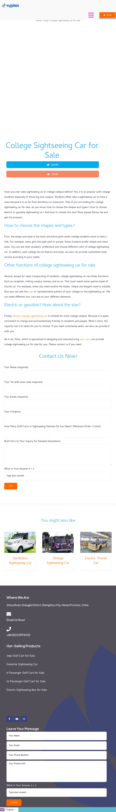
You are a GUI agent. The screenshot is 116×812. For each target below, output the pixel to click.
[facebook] (9, 719)
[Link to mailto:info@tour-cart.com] (56, 614)
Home (38, 20)
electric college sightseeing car (30, 316)
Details (20, 542)
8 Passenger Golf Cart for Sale (25, 673)
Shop (45, 20)
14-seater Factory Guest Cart (58, 561)
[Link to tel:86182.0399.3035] (55, 629)
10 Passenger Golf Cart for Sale (26, 681)
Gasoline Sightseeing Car (22, 664)
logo (30, 292)
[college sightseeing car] (53, 81)
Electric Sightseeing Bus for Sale (27, 690)
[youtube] (17, 719)
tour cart (85, 339)
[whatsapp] (24, 719)
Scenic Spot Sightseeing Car (20, 561)
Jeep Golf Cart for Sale (21, 656)
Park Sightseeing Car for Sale (96, 561)
